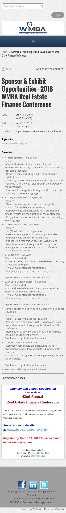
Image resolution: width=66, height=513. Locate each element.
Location (6, 131)
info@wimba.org (38, 456)
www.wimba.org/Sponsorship (27, 429)
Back (8, 69)
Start (4, 114)
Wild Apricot (38, 509)
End (4, 123)
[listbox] (50, 69)
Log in (57, 14)
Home (4, 52)
